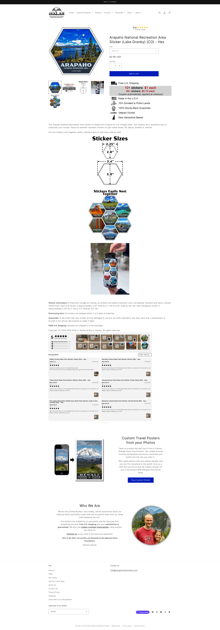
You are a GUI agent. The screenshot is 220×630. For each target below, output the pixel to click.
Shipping (52, 596)
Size (111, 47)
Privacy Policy (54, 592)
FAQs (51, 574)
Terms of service (139, 626)
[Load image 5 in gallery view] (55, 101)
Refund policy (116, 626)
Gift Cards (53, 578)
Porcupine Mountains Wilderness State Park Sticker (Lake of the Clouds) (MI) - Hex (73, 401)
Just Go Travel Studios (88, 626)
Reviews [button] (53, 354)
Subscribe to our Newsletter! (60, 599)
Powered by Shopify (102, 626)
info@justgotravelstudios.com (124, 570)
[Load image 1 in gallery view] (55, 87)
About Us (52, 585)
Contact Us (53, 589)
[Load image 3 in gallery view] (83, 87)
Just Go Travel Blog (56, 581)
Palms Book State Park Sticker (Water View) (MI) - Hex (70, 380)
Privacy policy (127, 626)
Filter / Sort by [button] (144, 354)
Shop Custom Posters (140, 480)
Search (51, 570)
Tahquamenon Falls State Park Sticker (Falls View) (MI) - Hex (124, 380)
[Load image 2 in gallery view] (69, 87)
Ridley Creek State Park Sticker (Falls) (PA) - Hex (68, 359)
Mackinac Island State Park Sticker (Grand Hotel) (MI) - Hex (124, 401)
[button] (84, 12)
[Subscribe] (86, 611)
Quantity (112, 61)
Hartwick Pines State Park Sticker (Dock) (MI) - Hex (121, 359)
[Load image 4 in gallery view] (97, 87)
